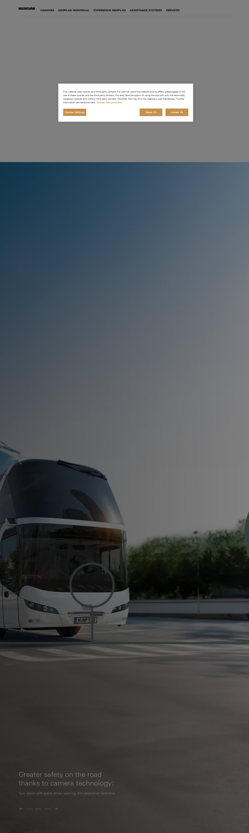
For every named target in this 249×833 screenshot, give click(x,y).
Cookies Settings (75, 112)
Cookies (100, 102)
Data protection (114, 102)
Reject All (151, 112)
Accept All (177, 112)
